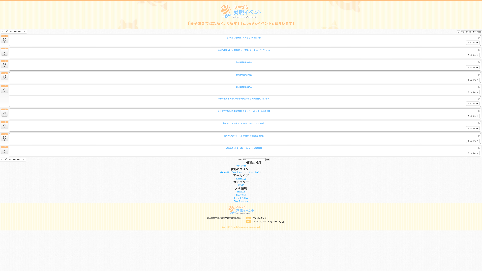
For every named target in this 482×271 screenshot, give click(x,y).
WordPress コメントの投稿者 (245, 172)
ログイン (241, 191)
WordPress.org (241, 201)
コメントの (241, 198)
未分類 (241, 185)
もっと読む (472, 42)
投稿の (241, 195)
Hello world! (241, 166)
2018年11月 (241, 179)
